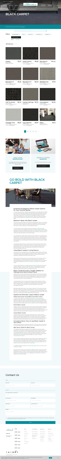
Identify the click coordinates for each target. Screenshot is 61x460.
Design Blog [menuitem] (34, 438)
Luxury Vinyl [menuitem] (26, 433)
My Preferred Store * (34, 403)
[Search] (46, 31)
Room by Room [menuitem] (50, 433)
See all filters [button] (15, 37)
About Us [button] (16, 5)
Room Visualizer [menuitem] (34, 431)
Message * (7, 409)
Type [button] (23, 34)
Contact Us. (23, 26)
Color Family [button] (38, 34)
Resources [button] (11, 5)
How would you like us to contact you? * (12, 392)
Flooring (12, 9)
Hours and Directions (43, 5)
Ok (50, 457)
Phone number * (8, 398)
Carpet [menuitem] (25, 436)
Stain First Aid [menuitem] (42, 433)
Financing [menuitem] (25, 443)
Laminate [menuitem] (25, 438)
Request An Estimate (50, 5)
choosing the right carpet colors (32, 345)
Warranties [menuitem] (42, 439)
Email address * (33, 398)
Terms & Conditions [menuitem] (50, 439)
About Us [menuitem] (49, 431)
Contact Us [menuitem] (50, 436)
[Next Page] (38, 131)
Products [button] (5, 5)
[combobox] (29, 31)
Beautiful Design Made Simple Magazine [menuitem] (35, 436)
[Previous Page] (22, 131)
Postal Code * (8, 403)
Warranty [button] (47, 34)
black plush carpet (41, 228)
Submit (30, 422)
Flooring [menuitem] (25, 431)
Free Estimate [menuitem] (26, 441)
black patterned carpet (33, 298)
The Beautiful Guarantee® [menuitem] (42, 437)
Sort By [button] (15, 43)
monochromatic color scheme (19, 335)
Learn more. (27, 458)
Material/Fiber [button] (15, 34)
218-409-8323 (11, 1)
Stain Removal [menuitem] (42, 431)
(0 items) (57, 5)
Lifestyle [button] (30, 34)
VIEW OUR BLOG (17, 168)
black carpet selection (29, 216)
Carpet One (7, 9)
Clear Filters (17, 39)
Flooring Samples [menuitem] (35, 433)
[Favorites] (56, 5)
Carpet (16, 9)
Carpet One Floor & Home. (13, 454)
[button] (54, 5)
